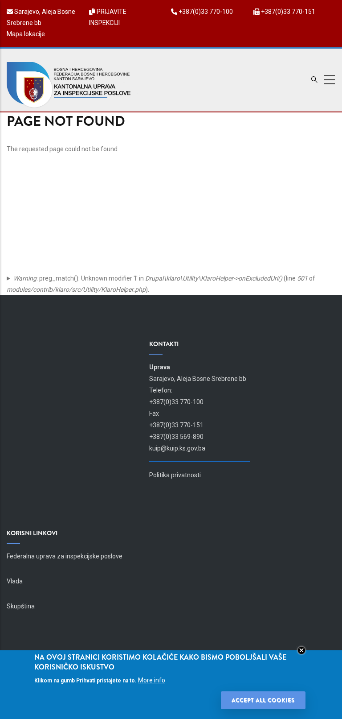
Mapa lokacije (26, 33)
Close (301, 650)
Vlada (15, 581)
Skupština (21, 606)
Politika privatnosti (175, 475)
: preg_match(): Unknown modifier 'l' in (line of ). (161, 284)
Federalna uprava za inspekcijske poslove (64, 556)
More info (151, 680)
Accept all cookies (263, 700)
